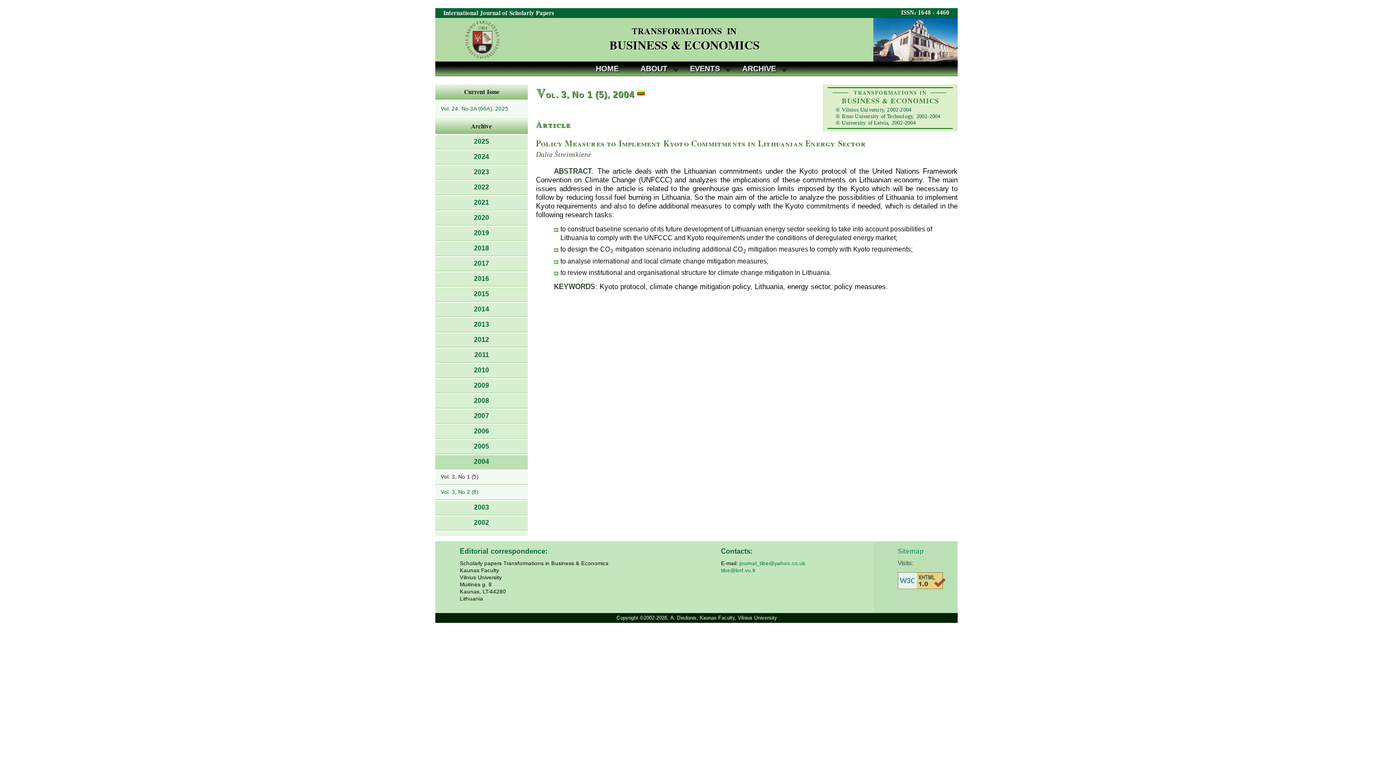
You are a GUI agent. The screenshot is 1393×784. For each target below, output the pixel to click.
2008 (481, 401)
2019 (481, 233)
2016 (481, 279)
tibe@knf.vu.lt (738, 570)
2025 (481, 141)
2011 (481, 355)
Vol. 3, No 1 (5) (459, 477)
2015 (481, 294)
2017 (481, 263)
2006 (481, 431)
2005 (481, 446)
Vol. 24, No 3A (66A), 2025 (474, 109)
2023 (481, 172)
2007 (481, 416)
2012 (481, 340)
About (654, 68)
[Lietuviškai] (641, 94)
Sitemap (910, 551)
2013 (481, 324)
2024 (481, 157)
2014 (481, 309)
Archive (759, 68)
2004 (481, 461)
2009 (481, 385)
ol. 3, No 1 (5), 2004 (585, 94)
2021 (481, 202)
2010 (481, 370)
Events (705, 68)
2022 (481, 187)
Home (607, 68)
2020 (481, 218)
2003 (481, 507)
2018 (481, 248)
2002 (481, 522)
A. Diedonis (683, 618)
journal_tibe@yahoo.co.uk (772, 563)
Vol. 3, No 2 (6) (459, 492)
